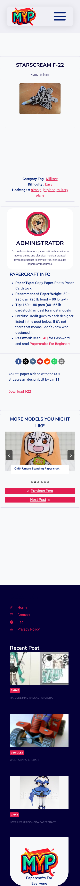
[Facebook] (18, 361)
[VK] (33, 361)
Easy (48, 184)
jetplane (49, 190)
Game (14, 814)
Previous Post (42, 491)
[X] (26, 361)
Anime (15, 690)
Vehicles (17, 752)
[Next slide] (70, 455)
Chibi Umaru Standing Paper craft (36, 469)
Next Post (38, 500)
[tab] (32, 482)
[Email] (61, 361)
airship (36, 190)
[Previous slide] (9, 455)
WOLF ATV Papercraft (24, 760)
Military (44, 74)
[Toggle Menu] (60, 16)
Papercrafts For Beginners (50, 344)
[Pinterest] (40, 361)
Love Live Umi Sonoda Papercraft (33, 822)
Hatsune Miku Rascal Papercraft (33, 697)
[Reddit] (47, 361)
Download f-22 (19, 391)
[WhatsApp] (54, 361)
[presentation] (40, 451)
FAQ (44, 338)
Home (34, 74)
